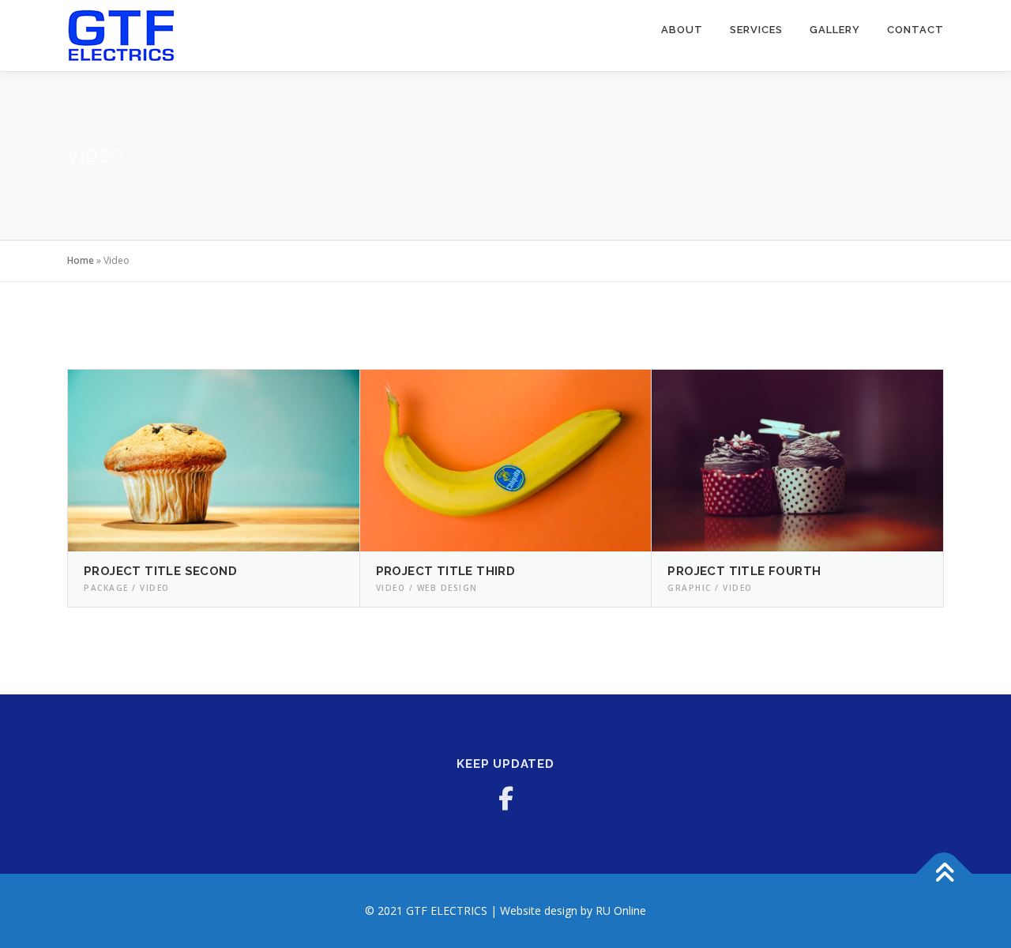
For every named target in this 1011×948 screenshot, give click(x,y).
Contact (915, 30)
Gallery (835, 30)
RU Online (621, 910)
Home (80, 260)
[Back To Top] (944, 874)
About (682, 30)
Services (756, 30)
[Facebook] (505, 799)
